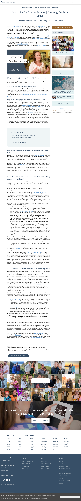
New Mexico (43, 444)
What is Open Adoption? (45, 470)
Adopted (61, 463)
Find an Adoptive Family (52, 7)
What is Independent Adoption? (65, 473)
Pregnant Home (25, 459)
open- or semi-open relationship (40, 38)
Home (23, 7)
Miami (54, 110)
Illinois (19, 444)
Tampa (57, 110)
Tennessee (55, 447)
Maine (31, 439)
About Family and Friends (27, 470)
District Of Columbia (10, 450)
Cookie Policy (4, 472)
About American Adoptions (64, 468)
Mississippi (32, 447)
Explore (47, 2)
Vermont (65, 438)
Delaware (8, 449)
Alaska (8, 439)
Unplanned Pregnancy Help (27, 465)
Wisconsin (66, 444)
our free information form (22, 43)
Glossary (61, 478)
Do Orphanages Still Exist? (64, 481)
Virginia (65, 439)
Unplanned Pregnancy (40, 7)
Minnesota (32, 446)
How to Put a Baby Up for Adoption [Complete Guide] (23, 135)
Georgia (19, 439)
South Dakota (55, 446)
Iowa (19, 447)
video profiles (40, 106)
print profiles (32, 106)
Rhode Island (55, 443)
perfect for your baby (39, 333)
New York (43, 446)
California (8, 444)
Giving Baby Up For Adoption (27, 461)
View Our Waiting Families (62, 52)
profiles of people (26, 105)
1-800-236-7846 (5, 460)
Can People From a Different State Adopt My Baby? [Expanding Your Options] (62, 92)
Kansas (19, 449)
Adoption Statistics (63, 475)
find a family (33, 81)
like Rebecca (30, 112)
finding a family (41, 26)
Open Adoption (25, 471)
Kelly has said (22, 164)
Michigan (31, 444)
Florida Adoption (30, 7)
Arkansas (8, 443)
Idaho (19, 443)
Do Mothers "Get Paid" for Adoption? (19, 142)
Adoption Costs (44, 461)
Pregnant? (35, 2)
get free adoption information (35, 337)
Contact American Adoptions (7, 465)
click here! (39, 283)
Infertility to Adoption (45, 468)
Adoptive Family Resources (46, 471)
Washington (66, 441)
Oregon (54, 439)
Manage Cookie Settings (7, 475)
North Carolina (44, 447)
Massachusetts (32, 443)
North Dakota (43, 449)
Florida (19, 438)
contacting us (46, 32)
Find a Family (18, 334)
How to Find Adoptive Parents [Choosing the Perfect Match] (24, 140)
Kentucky (20, 450)
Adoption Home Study (45, 466)
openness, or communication (34, 252)
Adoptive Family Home (45, 459)
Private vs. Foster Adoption (64, 471)
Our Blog (61, 483)
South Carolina (55, 444)
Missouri (31, 449)
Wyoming (66, 446)
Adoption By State (62, 465)
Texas (54, 449)
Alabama (8, 438)
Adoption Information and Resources (66, 459)
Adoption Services (62, 470)
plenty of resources (41, 45)
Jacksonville (62, 108)
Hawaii (19, 441)
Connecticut (9, 447)
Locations (3, 463)
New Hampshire (44, 441)
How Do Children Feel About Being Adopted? (21, 137)
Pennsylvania (55, 441)
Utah (54, 450)
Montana (31, 450)
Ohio (42, 450)
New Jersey (43, 443)
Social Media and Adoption (64, 480)
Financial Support (25, 468)
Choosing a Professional (45, 465)
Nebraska (43, 438)
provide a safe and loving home (26, 211)
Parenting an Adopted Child (64, 466)
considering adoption (16, 26)
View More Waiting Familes (40, 381)
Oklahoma (55, 438)
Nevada (42, 439)
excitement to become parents (29, 223)
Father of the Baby (25, 466)
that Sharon (32, 233)
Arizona (8, 441)
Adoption (61, 461)
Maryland (31, 441)
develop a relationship (39, 155)
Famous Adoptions (62, 476)
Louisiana (31, 438)
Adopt (41, 2)
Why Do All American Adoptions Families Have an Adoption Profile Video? (62, 72)
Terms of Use (4, 468)
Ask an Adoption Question (39, 420)
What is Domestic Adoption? (46, 463)
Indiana (19, 446)
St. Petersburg (61, 110)
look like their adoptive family (29, 94)
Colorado (8, 446)
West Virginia (66, 443)
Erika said (18, 248)
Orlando (69, 110)
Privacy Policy (4, 470)
